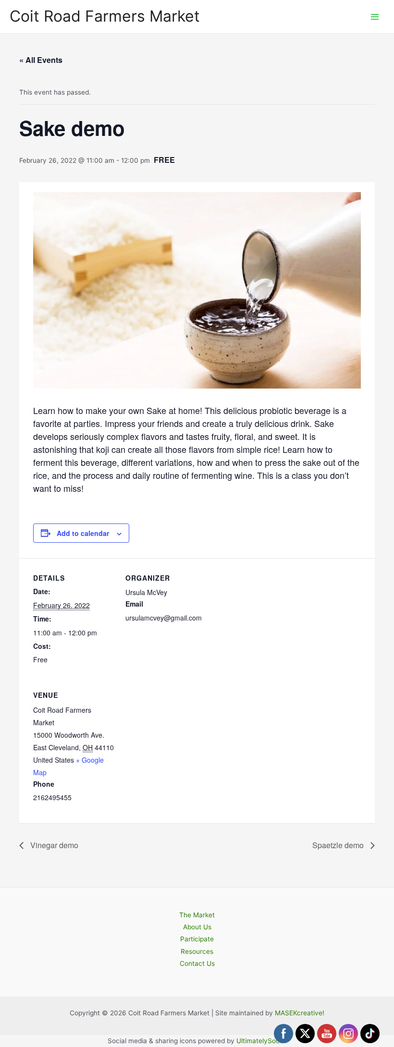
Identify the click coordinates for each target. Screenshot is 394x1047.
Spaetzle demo (339, 845)
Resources (197, 951)
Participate (197, 939)
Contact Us (197, 963)
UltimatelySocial (261, 1041)
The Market (197, 915)
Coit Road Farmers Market (105, 16)
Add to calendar (83, 533)
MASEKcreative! (299, 1013)
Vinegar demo (53, 845)
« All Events (40, 59)
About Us (197, 927)
